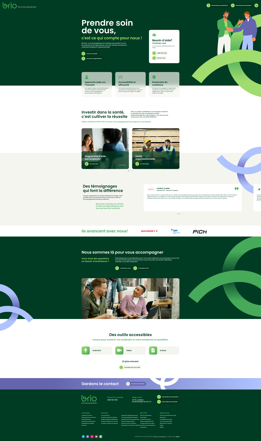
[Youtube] (96, 436)
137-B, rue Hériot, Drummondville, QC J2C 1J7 (141, 401)
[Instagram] (92, 436)
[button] (176, 213)
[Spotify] (100, 436)
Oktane (177, 436)
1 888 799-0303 (112, 400)
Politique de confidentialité (159, 436)
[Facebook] (87, 436)
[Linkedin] (83, 436)
